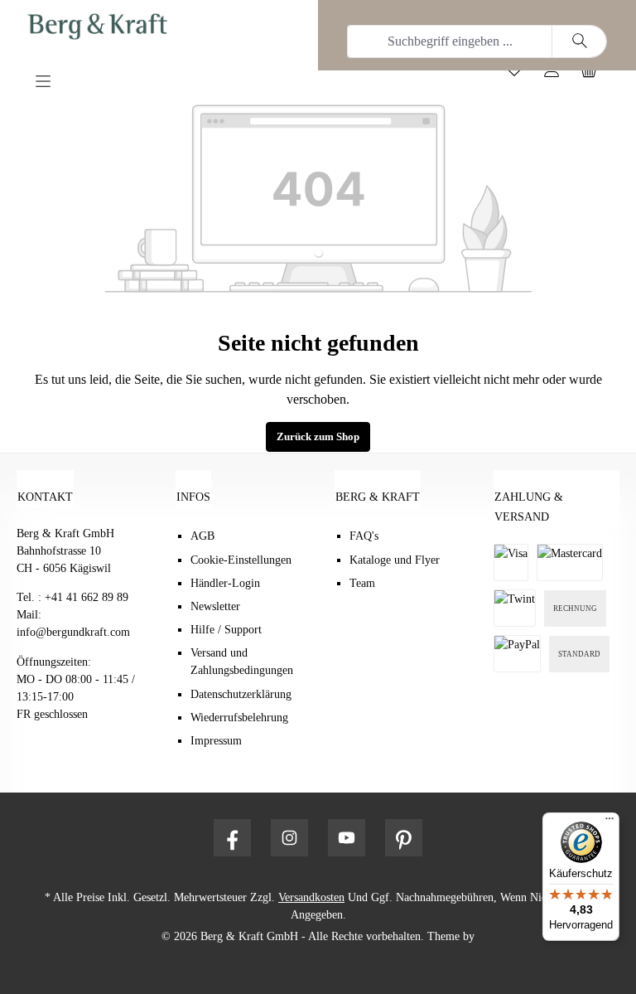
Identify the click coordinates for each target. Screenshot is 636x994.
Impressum (216, 741)
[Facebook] (232, 837)
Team (362, 583)
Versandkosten (311, 897)
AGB (202, 536)
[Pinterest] (403, 837)
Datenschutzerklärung (241, 694)
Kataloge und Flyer (394, 560)
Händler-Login (225, 583)
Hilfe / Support (226, 629)
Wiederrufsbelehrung (239, 717)
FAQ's (363, 536)
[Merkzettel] (520, 74)
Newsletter (215, 606)
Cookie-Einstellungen (241, 560)
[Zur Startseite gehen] (138, 26)
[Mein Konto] (557, 74)
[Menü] (92, 78)
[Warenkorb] (595, 74)
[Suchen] (579, 41)
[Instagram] (289, 837)
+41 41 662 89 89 (86, 597)
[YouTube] (346, 837)
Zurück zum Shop (318, 437)
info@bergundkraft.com (73, 632)
